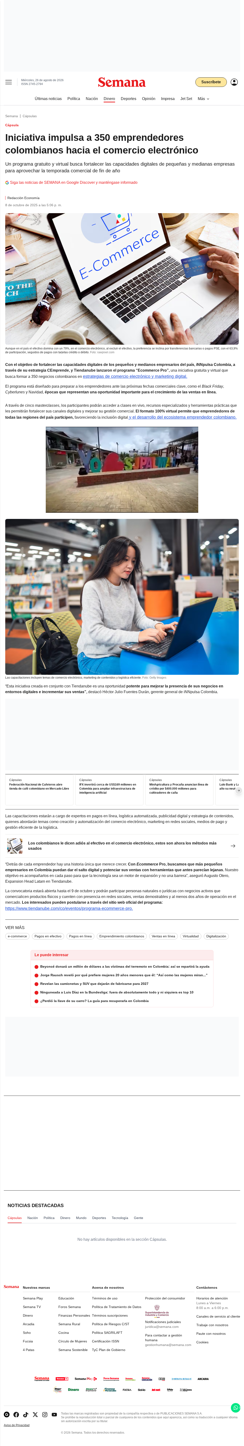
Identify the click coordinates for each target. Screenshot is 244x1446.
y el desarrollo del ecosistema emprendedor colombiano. (182, 417)
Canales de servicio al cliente (218, 1316)
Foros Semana (69, 1307)
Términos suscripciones (110, 1315)
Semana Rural (69, 1324)
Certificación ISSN (105, 1341)
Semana (11, 116)
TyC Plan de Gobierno (108, 1350)
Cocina (63, 1333)
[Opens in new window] (16, 1415)
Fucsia (28, 1341)
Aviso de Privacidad (22, 1425)
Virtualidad (191, 936)
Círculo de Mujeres (72, 1341)
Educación (66, 1298)
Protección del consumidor (165, 1298)
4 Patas (28, 1350)
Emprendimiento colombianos (121, 936)
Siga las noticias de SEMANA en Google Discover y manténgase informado (73, 182)
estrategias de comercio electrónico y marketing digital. (135, 376)
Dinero (28, 1315)
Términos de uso (104, 1298)
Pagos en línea (80, 936)
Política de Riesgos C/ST (110, 1324)
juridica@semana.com (162, 1327)
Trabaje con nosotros (212, 1325)
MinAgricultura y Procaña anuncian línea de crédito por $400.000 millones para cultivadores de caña (178, 788)
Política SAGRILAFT (107, 1333)
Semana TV (32, 1307)
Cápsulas (30, 116)
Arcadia (28, 1324)
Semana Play (33, 1298)
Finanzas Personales (74, 1315)
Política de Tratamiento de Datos (116, 1307)
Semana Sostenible (73, 1350)
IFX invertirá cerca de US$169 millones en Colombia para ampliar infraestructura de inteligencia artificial (107, 788)
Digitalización (216, 936)
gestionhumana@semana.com (168, 1345)
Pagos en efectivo (48, 936)
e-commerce (17, 936)
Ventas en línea (163, 936)
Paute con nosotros (211, 1333)
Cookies (202, 1342)
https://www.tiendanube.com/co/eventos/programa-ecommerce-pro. (69, 908)
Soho (27, 1333)
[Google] (7, 1415)
